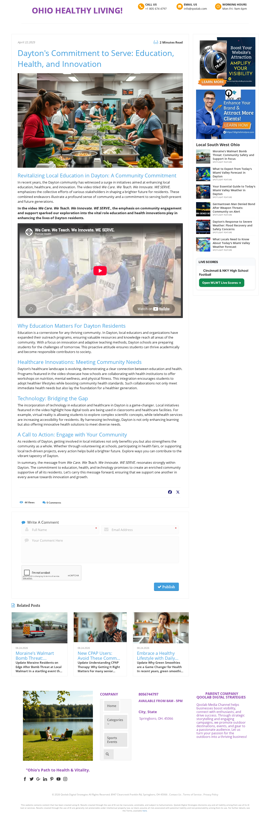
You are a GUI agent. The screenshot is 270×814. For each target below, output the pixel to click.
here (145, 810)
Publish (168, 586)
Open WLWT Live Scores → (221, 283)
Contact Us (175, 794)
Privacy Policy (210, 794)
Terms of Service (192, 794)
